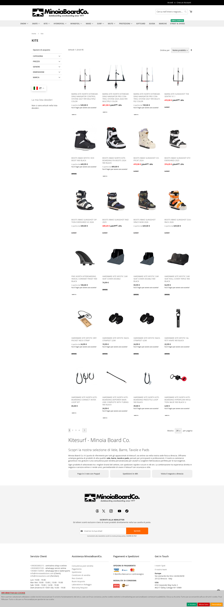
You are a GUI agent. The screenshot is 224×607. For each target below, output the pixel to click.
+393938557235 (37, 568)
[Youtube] (120, 512)
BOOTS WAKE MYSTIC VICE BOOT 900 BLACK (82, 159)
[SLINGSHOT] (167, 109)
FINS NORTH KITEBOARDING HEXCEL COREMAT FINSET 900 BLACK (84, 278)
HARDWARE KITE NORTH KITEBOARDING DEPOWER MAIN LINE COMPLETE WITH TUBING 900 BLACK (115, 401)
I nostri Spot (160, 565)
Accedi (170, 2)
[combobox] (171, 11)
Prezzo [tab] (36, 61)
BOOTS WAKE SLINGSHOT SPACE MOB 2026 (145, 220)
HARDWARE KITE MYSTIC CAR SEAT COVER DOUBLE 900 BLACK (146, 278)
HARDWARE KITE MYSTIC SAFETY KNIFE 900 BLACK (176, 339)
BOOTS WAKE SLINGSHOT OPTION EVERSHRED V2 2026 (84, 220)
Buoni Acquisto (78, 581)
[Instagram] (111, 512)
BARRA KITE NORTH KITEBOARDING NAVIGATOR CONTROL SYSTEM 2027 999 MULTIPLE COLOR (84, 98)
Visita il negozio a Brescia (172, 473)
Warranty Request (80, 587)
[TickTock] (126, 512)
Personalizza (216, 604)
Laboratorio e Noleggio (82, 584)
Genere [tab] (36, 66)
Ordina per (165, 50)
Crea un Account (184, 2)
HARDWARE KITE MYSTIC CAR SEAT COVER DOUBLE (115, 277)
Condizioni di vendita (81, 575)
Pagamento (77, 569)
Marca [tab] (36, 77)
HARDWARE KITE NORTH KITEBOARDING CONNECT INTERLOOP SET (84, 399)
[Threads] (97, 512)
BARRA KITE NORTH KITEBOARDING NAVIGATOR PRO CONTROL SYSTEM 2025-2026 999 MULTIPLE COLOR (115, 98)
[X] (104, 512)
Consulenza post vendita (82, 566)
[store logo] (60, 12)
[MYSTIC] (74, 175)
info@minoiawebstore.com (42, 573)
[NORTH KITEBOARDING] (74, 116)
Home (34, 34)
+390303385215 (37, 565)
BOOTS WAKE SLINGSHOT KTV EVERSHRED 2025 (177, 159)
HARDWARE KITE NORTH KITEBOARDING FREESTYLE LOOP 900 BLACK (146, 399)
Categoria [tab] (38, 56)
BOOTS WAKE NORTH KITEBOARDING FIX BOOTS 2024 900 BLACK (114, 160)
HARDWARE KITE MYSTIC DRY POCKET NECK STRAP (84, 339)
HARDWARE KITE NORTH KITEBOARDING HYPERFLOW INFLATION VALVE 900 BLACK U (177, 399)
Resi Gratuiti (77, 578)
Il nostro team (161, 569)
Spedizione (76, 572)
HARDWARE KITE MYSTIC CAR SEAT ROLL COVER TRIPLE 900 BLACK (177, 278)
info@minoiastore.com (40, 576)
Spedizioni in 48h (130, 473)
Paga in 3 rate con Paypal (88, 473)
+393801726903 (37, 571)
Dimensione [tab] (38, 72)
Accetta (193, 604)
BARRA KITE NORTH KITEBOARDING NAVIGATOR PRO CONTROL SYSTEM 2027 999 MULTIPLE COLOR (147, 98)
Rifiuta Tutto (203, 604)
